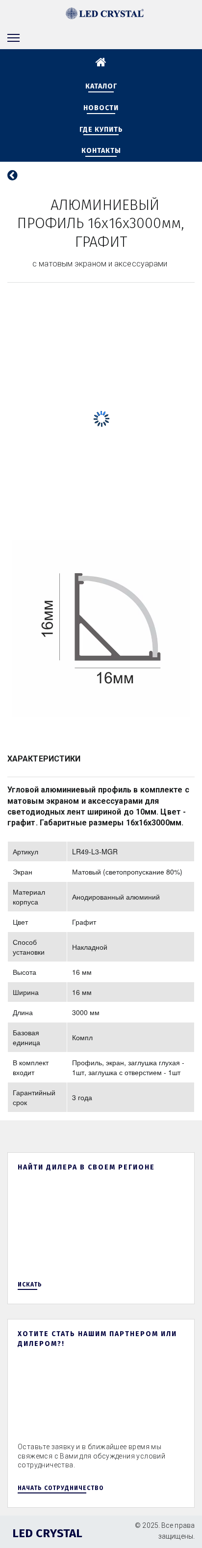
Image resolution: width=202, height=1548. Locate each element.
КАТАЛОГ (101, 86)
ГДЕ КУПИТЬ (101, 129)
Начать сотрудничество (60, 1488)
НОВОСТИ (101, 108)
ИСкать (30, 1284)
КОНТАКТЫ (101, 150)
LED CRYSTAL (47, 1533)
